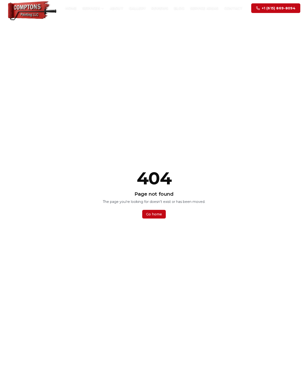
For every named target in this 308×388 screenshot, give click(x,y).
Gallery (137, 8)
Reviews (159, 8)
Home (71, 8)
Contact (233, 8)
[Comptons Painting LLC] (32, 8)
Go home (154, 214)
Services (91, 8)
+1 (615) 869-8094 (278, 8)
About (116, 8)
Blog (179, 8)
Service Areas (204, 8)
